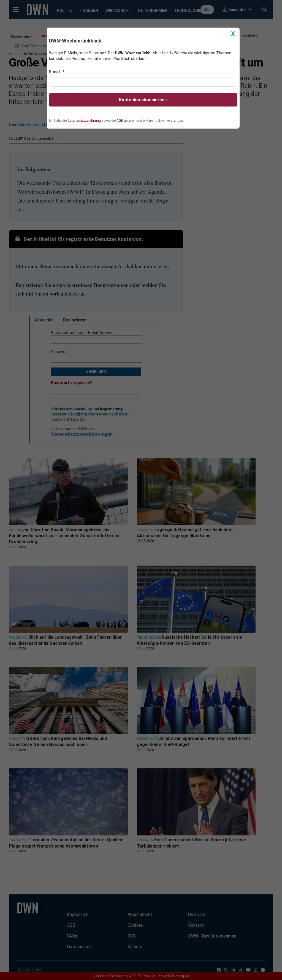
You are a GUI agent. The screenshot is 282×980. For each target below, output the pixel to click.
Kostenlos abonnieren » (143, 99)
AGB (119, 120)
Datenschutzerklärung (84, 120)
